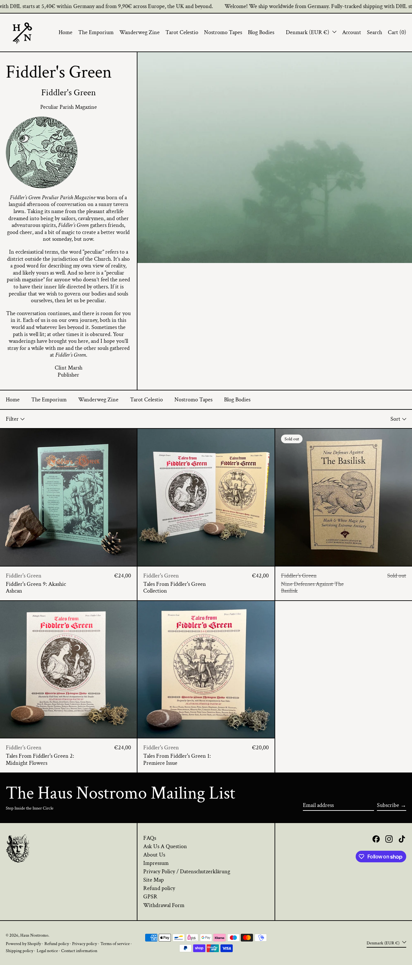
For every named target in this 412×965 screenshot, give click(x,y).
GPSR (150, 896)
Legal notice (47, 951)
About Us (154, 854)
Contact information (79, 951)
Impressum (156, 863)
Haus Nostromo (34, 935)
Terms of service (115, 944)
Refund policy (159, 888)
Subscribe (388, 805)
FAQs (149, 838)
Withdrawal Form (163, 905)
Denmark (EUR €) (308, 32)
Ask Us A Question (165, 846)
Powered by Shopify (23, 944)
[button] (374, 33)
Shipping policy (19, 951)
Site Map (153, 880)
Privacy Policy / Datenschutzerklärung (186, 871)
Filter (12, 419)
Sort (395, 419)
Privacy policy (84, 944)
